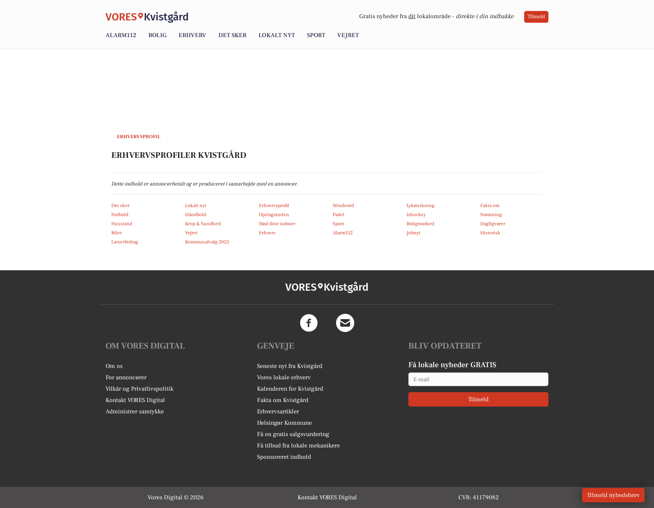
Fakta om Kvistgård (282, 400)
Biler (116, 233)
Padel (338, 215)
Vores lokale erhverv (284, 377)
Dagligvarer (492, 224)
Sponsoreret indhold (284, 457)
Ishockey (416, 215)
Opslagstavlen (274, 215)
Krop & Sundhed (203, 224)
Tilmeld (536, 16)
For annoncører (126, 377)
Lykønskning (420, 206)
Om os (114, 366)
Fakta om (490, 206)
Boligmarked (420, 224)
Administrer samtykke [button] (135, 411)
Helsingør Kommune (284, 423)
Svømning (491, 215)
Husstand (121, 224)
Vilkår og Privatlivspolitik (139, 389)
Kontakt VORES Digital (135, 400)
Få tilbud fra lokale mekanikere (298, 445)
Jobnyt (413, 233)
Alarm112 (121, 35)
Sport (316, 35)
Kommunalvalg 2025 (207, 242)
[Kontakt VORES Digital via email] (345, 323)
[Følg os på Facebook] (309, 323)
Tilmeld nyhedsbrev (613, 495)
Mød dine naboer (277, 224)
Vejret (348, 35)
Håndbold (195, 215)
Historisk (490, 233)
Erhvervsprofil (274, 206)
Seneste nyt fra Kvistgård (289, 366)
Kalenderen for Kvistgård (290, 389)
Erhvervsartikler (278, 411)
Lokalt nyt (276, 35)
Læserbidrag (124, 242)
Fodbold (119, 215)
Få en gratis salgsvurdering (293, 434)
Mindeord (343, 206)
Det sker (232, 35)
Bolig (157, 35)
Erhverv (192, 35)
